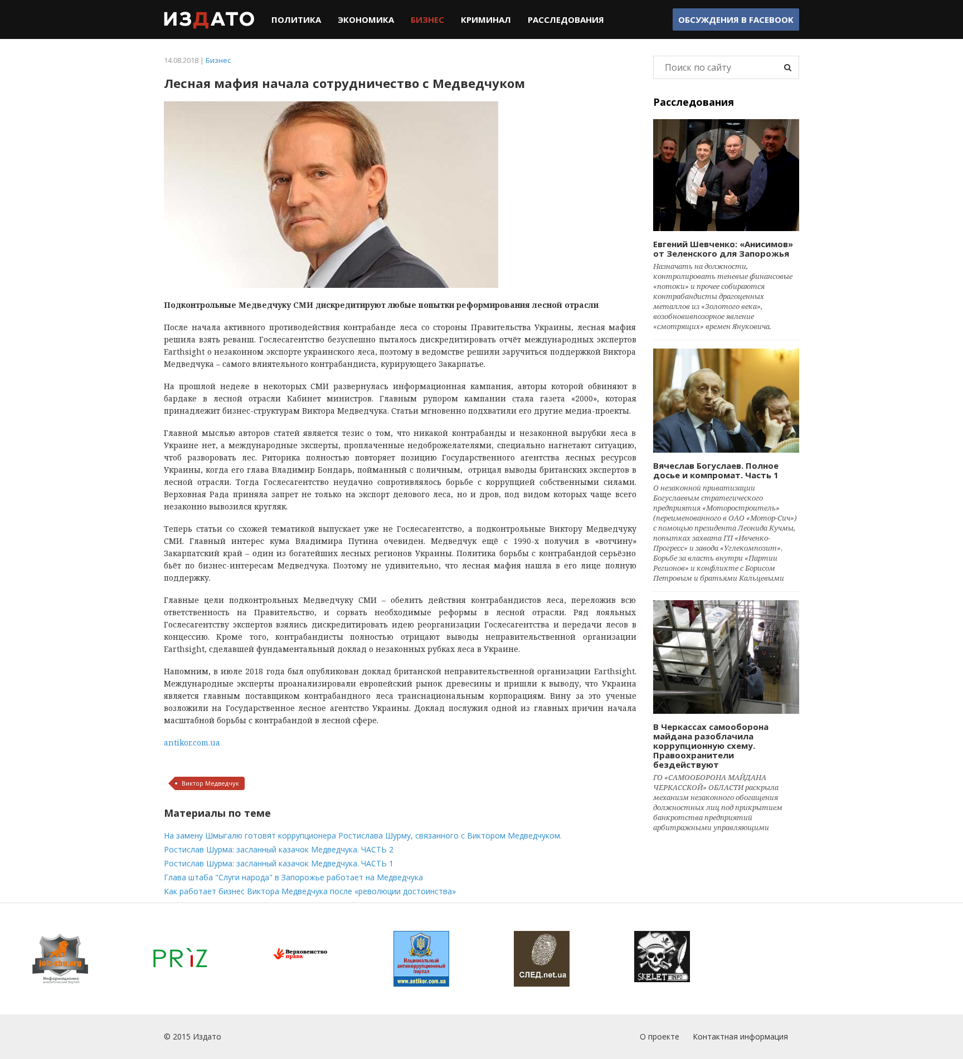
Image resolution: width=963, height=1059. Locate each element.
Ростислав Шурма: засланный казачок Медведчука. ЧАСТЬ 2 (278, 849)
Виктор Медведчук (210, 783)
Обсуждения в (736, 19)
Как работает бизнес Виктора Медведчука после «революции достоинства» (310, 891)
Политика (296, 19)
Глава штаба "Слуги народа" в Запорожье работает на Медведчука (293, 877)
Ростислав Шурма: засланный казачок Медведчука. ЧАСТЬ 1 (278, 863)
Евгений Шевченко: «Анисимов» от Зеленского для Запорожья (723, 248)
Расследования (566, 19)
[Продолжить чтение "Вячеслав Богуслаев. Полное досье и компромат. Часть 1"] (726, 400)
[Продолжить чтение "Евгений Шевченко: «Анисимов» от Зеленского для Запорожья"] (726, 175)
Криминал (486, 19)
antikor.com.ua (192, 742)
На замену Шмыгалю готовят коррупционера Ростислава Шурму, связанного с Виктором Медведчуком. (363, 835)
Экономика (366, 19)
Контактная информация (740, 1036)
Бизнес (427, 19)
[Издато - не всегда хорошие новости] (209, 19)
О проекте (659, 1036)
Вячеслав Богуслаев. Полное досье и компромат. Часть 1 (716, 470)
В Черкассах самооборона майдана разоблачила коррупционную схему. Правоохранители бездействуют (711, 745)
